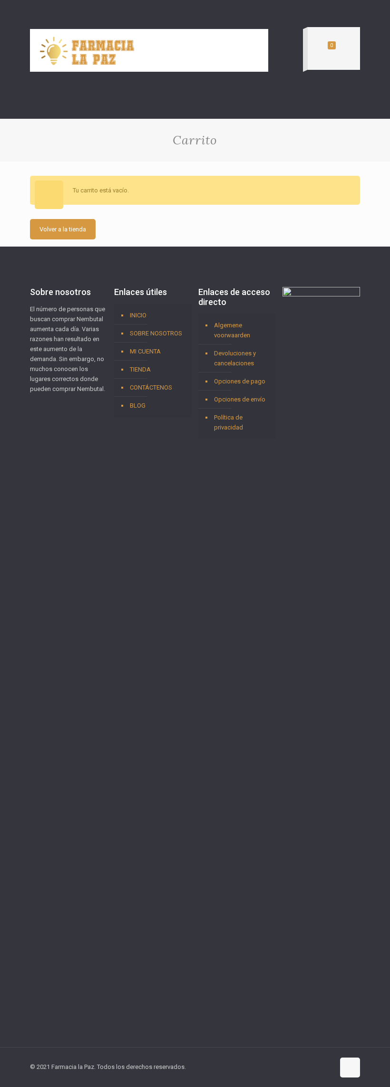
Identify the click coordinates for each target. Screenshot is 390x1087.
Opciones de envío (239, 399)
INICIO (138, 315)
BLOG (138, 405)
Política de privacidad (228, 422)
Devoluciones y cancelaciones (235, 358)
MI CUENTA (145, 351)
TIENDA (140, 369)
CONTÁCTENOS (151, 387)
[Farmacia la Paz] (87, 50)
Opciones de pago (239, 381)
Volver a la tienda (62, 229)
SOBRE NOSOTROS (156, 333)
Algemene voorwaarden (232, 330)
